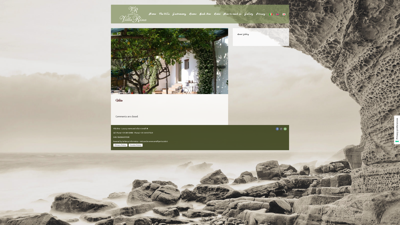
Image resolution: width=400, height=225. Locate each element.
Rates (217, 14)
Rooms (192, 14)
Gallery (249, 14)
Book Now (205, 14)
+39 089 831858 (127, 133)
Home (152, 14)
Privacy (260, 14)
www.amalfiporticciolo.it (158, 141)
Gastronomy (179, 14)
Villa (119, 100)
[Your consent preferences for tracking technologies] (397, 129)
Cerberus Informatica (130, 141)
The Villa (164, 14)
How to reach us (232, 14)
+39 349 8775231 (146, 133)
